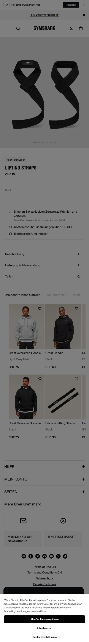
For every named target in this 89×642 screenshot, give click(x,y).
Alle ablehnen (44, 628)
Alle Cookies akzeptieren (44, 619)
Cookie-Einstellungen (44, 637)
